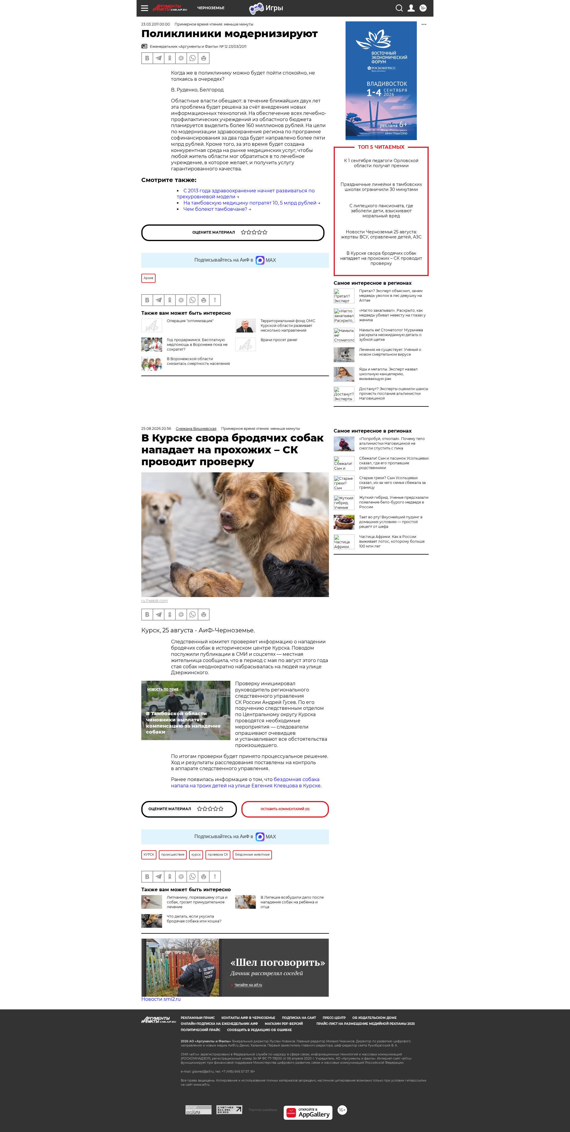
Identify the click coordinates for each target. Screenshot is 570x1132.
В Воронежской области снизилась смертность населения (198, 361)
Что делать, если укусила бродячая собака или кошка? (194, 918)
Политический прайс (200, 1030)
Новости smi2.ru (161, 999)
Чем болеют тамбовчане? (215, 209)
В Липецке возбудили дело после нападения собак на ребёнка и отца (292, 902)
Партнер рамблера (263, 1110)
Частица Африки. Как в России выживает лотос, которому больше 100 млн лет (392, 541)
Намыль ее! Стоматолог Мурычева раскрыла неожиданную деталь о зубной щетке (391, 335)
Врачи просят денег (279, 340)
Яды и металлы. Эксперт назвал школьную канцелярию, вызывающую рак (388, 374)
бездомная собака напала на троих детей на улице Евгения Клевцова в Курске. (246, 783)
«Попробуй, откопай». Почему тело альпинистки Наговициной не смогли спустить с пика (392, 443)
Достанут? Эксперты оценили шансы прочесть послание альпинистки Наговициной (393, 393)
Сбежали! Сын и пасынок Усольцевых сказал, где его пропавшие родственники (394, 463)
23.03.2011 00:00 (155, 24)
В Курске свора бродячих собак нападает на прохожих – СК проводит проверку (381, 258)
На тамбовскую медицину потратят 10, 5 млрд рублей (249, 203)
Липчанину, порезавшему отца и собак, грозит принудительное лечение (197, 902)
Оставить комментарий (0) (285, 809)
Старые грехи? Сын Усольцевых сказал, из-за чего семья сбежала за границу (392, 483)
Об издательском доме (374, 1018)
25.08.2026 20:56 (156, 428)
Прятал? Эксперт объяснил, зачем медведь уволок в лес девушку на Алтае (390, 296)
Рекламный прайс (198, 1018)
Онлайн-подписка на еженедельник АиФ (219, 1024)
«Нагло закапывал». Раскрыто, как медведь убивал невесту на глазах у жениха (392, 315)
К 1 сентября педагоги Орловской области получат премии (381, 163)
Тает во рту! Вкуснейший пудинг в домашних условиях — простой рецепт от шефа (390, 522)
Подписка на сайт (299, 1018)
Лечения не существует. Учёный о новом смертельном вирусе (390, 352)
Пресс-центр (334, 1018)
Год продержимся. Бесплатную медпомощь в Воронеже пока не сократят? (197, 345)
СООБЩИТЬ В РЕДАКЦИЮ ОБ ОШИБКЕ (259, 1030)
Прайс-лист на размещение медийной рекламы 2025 (365, 1024)
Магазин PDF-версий (284, 1024)
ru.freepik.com (154, 601)
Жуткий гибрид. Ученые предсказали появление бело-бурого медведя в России (393, 502)
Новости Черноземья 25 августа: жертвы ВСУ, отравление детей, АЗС (381, 234)
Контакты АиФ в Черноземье (248, 1018)
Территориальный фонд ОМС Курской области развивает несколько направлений (288, 326)
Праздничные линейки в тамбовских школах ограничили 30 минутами (381, 187)
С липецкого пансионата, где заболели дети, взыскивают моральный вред (381, 211)
